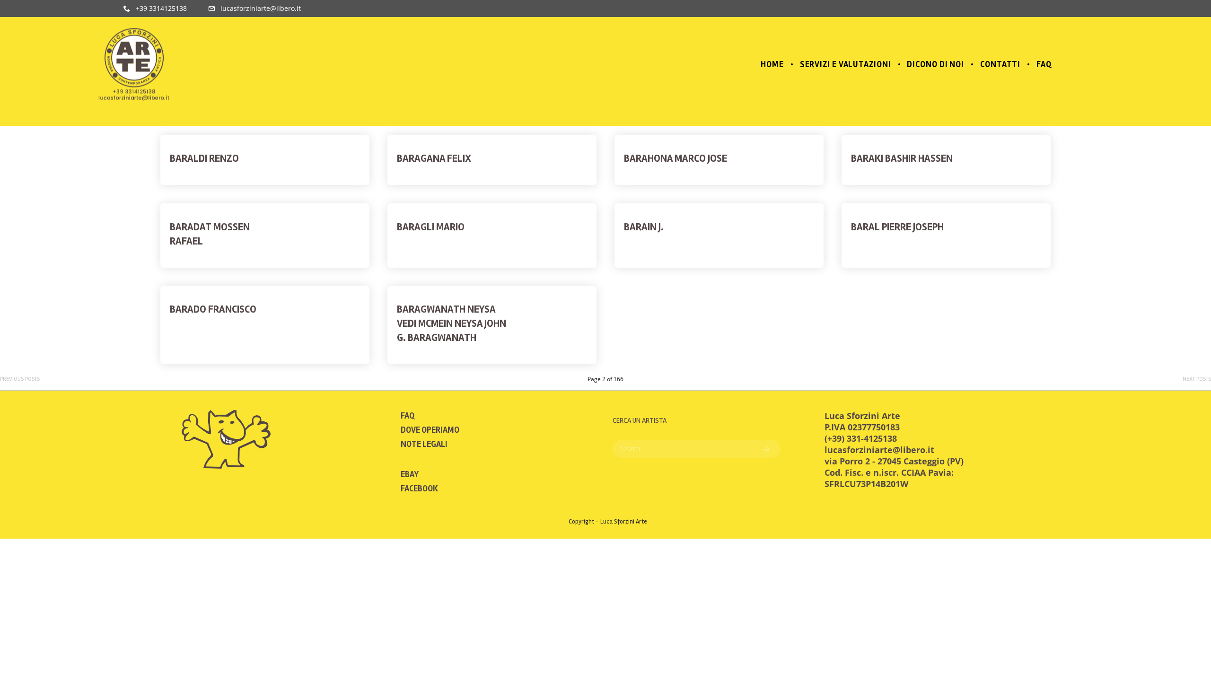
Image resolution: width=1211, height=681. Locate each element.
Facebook (419, 488)
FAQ (407, 415)
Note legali (424, 444)
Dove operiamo (430, 430)
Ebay (410, 474)
